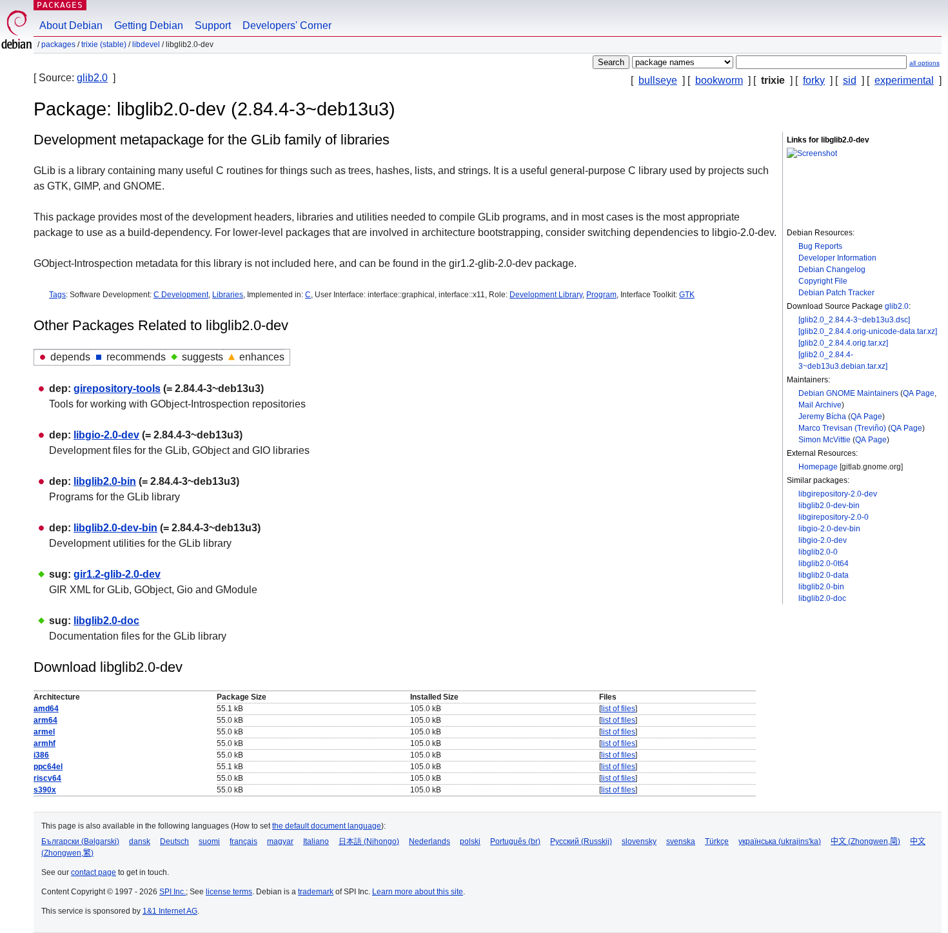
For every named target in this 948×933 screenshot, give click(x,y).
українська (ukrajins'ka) (779, 841)
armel (44, 731)
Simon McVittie (824, 439)
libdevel (146, 44)
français (243, 841)
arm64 (45, 720)
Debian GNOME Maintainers (848, 393)
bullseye (657, 80)
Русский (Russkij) (581, 841)
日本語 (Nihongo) (369, 841)
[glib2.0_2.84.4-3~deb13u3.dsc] (854, 319)
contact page (93, 872)
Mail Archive (820, 404)
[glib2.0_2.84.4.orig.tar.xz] (843, 343)
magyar (280, 841)
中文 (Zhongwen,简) (865, 841)
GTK (687, 294)
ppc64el (48, 766)
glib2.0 (92, 77)
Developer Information (837, 257)
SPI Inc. (172, 891)
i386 (41, 755)
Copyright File (822, 281)
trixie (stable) (103, 44)
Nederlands (429, 841)
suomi (209, 841)
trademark (315, 891)
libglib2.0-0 (818, 551)
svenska (680, 841)
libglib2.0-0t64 (823, 563)
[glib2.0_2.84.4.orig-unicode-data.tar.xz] (867, 331)
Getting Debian (148, 25)
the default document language (326, 825)
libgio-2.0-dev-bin (829, 528)
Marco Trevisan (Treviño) (842, 428)
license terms (229, 891)
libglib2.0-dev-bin (829, 505)
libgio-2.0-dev (822, 540)
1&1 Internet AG (170, 911)
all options (924, 62)
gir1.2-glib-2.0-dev (117, 574)
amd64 (46, 708)
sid (849, 80)
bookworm (719, 80)
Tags (57, 294)
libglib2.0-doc (822, 598)
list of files (618, 708)
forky (814, 80)
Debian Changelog (831, 269)
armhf (44, 743)
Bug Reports (820, 246)
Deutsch (174, 841)
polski (470, 841)
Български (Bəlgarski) (80, 841)
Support (213, 25)
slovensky (639, 841)
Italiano (316, 841)
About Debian (71, 25)
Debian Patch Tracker (836, 292)
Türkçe (717, 841)
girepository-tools (117, 388)
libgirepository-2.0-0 (833, 517)
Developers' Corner (286, 25)
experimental (904, 80)
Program (601, 294)
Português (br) (515, 841)
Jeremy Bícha (822, 416)
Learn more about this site (417, 891)
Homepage (818, 466)
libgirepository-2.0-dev (837, 493)
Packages (60, 5)
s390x (45, 789)
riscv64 (47, 778)
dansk (139, 841)
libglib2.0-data (823, 575)
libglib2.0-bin (821, 586)
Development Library (545, 294)
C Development (180, 294)
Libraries (227, 294)
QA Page (918, 393)
